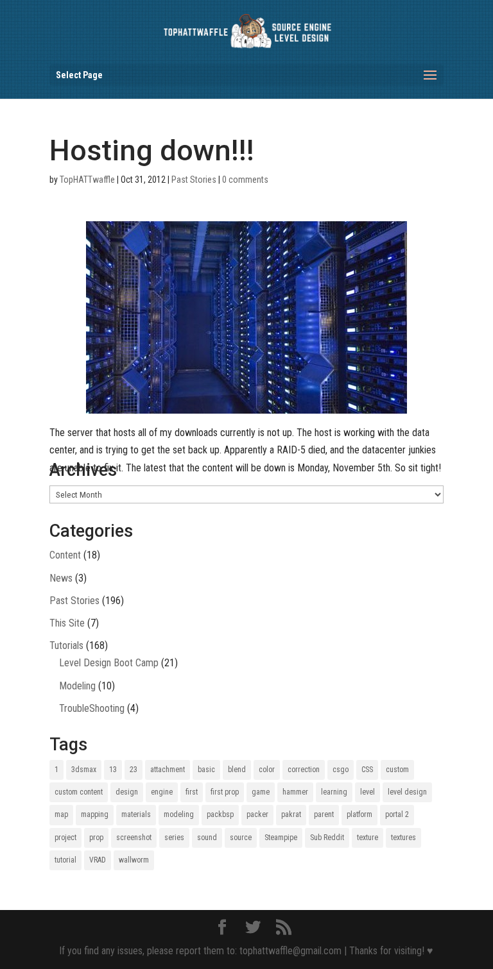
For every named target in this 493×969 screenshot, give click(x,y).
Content (65, 555)
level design (407, 792)
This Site (67, 623)
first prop (225, 792)
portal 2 (397, 814)
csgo (341, 769)
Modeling (77, 686)
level (367, 792)
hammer (295, 792)
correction (304, 769)
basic (206, 769)
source (241, 837)
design (127, 792)
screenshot (133, 837)
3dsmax (83, 769)
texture (367, 837)
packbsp (220, 814)
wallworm (134, 859)
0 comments (245, 179)
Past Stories (193, 179)
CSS (367, 769)
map (61, 814)
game (261, 792)
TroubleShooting (92, 708)
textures (403, 837)
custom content (79, 792)
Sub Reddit (327, 837)
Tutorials (66, 645)
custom (397, 769)
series (174, 837)
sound (207, 837)
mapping (94, 814)
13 (113, 769)
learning (334, 792)
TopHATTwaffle (87, 179)
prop (96, 837)
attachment (167, 769)
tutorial (65, 859)
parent (324, 814)
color (267, 769)
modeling (179, 814)
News (61, 578)
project (65, 837)
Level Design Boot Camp (109, 663)
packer (257, 814)
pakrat (291, 814)
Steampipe (280, 837)
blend (237, 769)
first (192, 792)
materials (136, 814)
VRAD (97, 859)
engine (162, 792)
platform (359, 814)
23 (133, 769)
